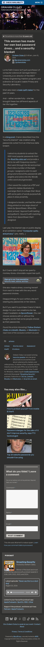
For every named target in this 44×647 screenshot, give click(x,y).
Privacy (11, 341)
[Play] (8, 592)
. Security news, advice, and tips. (16, 280)
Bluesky (22, 330)
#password (31, 346)
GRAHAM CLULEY (11, 7)
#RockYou (15, 349)
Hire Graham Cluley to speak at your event (18, 624)
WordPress (17, 636)
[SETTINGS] (35, 592)
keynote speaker (19, 357)
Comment (10, 488)
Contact (37, 624)
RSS (26, 602)
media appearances (31, 372)
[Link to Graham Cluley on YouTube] (32, 619)
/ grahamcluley (20, 62)
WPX (36, 636)
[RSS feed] (37, 619)
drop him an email (30, 379)
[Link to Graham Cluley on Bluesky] (11, 619)
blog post (10, 137)
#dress (7, 346)
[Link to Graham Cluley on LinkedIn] (6, 619)
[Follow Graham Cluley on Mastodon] (15, 619)
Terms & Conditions (25, 631)
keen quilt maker (25, 90)
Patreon (7, 609)
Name (9, 512)
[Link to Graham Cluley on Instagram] (24, 619)
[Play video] (22, 17)
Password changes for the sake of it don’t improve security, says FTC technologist (23, 433)
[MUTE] (32, 592)
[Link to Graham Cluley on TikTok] (28, 619)
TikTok (23, 376)
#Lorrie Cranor (18, 346)
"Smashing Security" (27, 374)
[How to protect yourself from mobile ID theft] (25, 399)
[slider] (17, 592)
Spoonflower (27, 313)
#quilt (6, 349)
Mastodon (33, 330)
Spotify (20, 602)
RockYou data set (19, 159)
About (22, 626)
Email (8, 524)
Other (31, 602)
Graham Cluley (18, 55)
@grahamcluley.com (22, 60)
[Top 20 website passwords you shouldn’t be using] (25, 445)
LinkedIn (30, 376)
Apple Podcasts (10, 602)
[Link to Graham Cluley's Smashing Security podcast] (19, 619)
